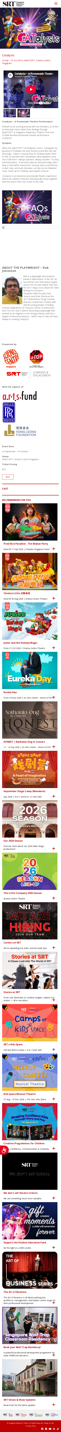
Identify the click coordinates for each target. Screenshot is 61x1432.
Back (8, 477)
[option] (30, 89)
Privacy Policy (31, 1426)
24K (52, 1423)
